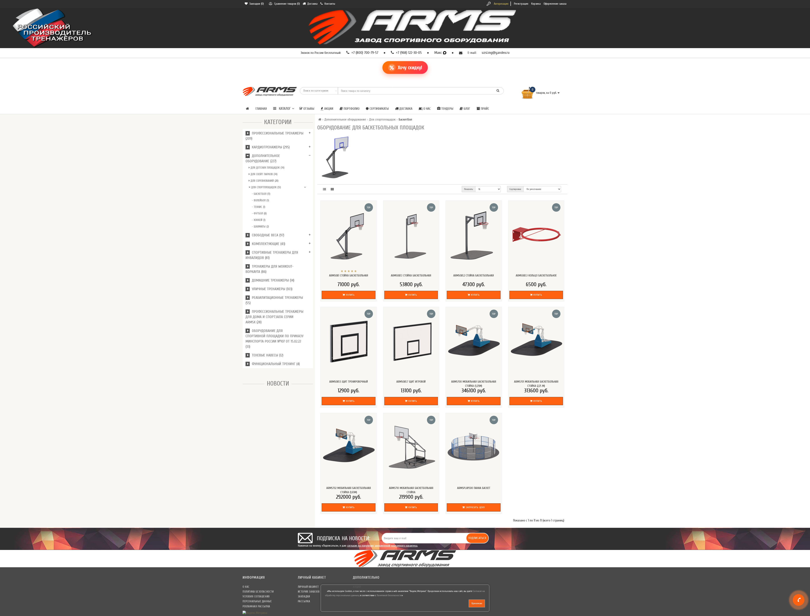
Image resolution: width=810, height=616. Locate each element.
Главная (261, 109)
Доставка (405, 109)
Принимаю (476, 603)
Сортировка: (515, 189)
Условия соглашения (256, 596)
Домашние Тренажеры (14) (272, 280)
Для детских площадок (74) (267, 167)
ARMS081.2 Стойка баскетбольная (473, 275)
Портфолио (351, 109)
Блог (466, 109)
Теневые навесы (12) (266, 355)
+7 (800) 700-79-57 (364, 53)
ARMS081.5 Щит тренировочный (348, 381)
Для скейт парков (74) (263, 174)
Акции (328, 109)
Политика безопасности (258, 591)
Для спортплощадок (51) (265, 187)
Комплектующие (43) (267, 244)
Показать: (468, 189)
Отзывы (308, 109)
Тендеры (446, 109)
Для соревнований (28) (264, 181)
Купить (350, 294)
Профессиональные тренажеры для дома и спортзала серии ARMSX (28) (274, 316)
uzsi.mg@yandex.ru (496, 53)
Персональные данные (257, 601)
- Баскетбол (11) (261, 194)
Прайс (484, 109)
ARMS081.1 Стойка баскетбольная (411, 275)
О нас (427, 109)
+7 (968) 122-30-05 (408, 53)
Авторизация (501, 3)
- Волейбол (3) (260, 200)
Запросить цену (475, 507)
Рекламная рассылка (256, 606)
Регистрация (521, 3)
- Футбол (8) (259, 213)
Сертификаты (379, 109)
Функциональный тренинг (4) (275, 364)
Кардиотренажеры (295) (270, 147)
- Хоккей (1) (258, 220)
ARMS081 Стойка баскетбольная (348, 275)
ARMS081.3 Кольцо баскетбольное (536, 275)
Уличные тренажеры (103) (271, 289)
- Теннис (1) (258, 207)
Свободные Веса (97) (267, 235)
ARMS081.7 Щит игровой (411, 381)
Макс (438, 53)
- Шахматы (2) (260, 226)
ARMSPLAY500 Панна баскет (473, 488)
